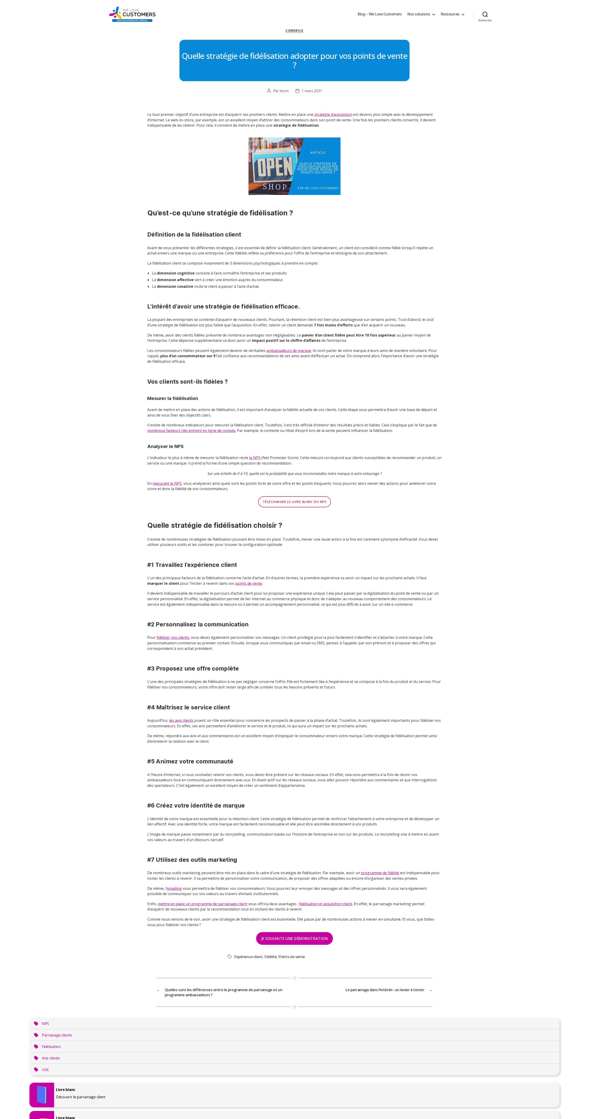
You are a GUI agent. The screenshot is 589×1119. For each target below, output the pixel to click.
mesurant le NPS (167, 483)
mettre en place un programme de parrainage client (202, 903)
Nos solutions (418, 14)
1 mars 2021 (312, 90)
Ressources (450, 14)
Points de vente (291, 956)
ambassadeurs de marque (288, 350)
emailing (174, 888)
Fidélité (270, 956)
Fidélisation (51, 1046)
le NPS (254, 457)
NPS (45, 1023)
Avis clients (51, 1058)
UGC (45, 1069)
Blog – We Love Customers (379, 14)
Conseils (294, 30)
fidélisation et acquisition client (325, 903)
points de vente (248, 583)
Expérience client (248, 956)
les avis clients (181, 720)
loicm (284, 90)
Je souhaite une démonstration (294, 938)
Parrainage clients (57, 1035)
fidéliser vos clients (173, 637)
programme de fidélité (380, 872)
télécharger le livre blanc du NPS (294, 502)
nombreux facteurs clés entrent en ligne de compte (191, 430)
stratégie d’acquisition (333, 114)
